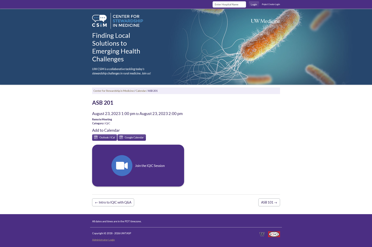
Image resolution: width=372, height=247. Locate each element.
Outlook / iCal (107, 137)
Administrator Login (103, 239)
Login (254, 4)
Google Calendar (134, 137)
